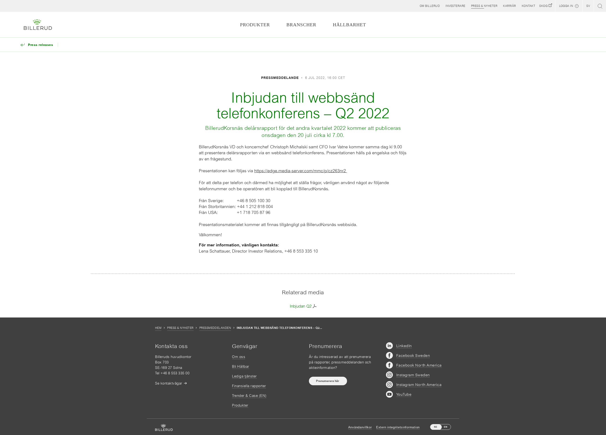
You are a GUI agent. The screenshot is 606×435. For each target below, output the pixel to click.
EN (445, 427)
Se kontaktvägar (168, 383)
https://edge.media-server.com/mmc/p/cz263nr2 (300, 170)
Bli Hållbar (240, 366)
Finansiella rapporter (249, 386)
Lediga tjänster (244, 376)
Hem (158, 328)
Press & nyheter (180, 328)
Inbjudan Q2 (301, 306)
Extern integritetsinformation (398, 427)
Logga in (566, 6)
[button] (430, 6)
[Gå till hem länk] (38, 24)
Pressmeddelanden (215, 328)
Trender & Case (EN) (249, 396)
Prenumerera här (328, 381)
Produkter (240, 405)
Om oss (238, 357)
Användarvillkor (360, 427)
